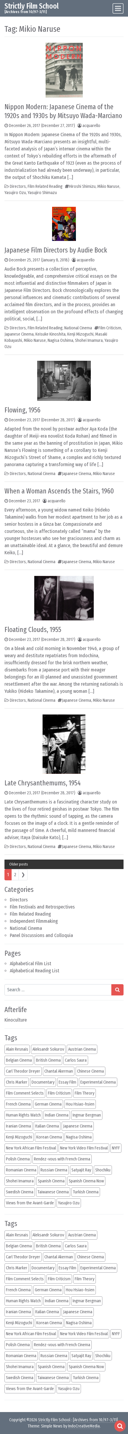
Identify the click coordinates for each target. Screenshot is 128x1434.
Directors (19, 900)
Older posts (18, 864)
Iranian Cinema (18, 1126)
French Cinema (18, 1104)
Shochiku (102, 1170)
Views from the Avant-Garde (30, 1203)
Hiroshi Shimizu (82, 186)
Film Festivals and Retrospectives (42, 907)
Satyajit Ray (81, 1170)
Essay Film (67, 1082)
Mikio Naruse (108, 186)
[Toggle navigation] (118, 8)
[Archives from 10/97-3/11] (95, 1419)
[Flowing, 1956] (64, 380)
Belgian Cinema (19, 1060)
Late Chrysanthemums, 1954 (42, 783)
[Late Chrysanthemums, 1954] (64, 744)
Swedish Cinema (19, 1192)
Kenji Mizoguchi (80, 334)
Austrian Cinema (82, 1049)
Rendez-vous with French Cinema (62, 1159)
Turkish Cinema (86, 1192)
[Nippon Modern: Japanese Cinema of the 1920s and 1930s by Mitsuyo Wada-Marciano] (64, 70)
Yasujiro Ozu (15, 192)
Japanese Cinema (19, 334)
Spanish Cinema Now (86, 1181)
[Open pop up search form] (120, 1426)
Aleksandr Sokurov (48, 1049)
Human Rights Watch (23, 1115)
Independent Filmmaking (34, 921)
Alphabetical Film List (30, 963)
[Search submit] (117, 989)
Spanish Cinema (51, 1181)
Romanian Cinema (21, 1170)
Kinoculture (15, 1020)
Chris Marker (16, 1082)
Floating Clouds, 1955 (32, 629)
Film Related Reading (30, 914)
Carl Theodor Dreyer (23, 1071)
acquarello (91, 125)
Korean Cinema (49, 1137)
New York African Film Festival (31, 1148)
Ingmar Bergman (87, 1115)
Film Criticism (110, 328)
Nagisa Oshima (60, 340)
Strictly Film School (31, 6)
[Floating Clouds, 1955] (64, 598)
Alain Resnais (17, 1049)
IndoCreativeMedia (84, 1426)
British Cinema (48, 1060)
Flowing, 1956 (22, 410)
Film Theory (84, 1093)
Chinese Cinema (90, 1071)
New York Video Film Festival (84, 1148)
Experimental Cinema (98, 1082)
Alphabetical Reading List (34, 971)
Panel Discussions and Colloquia (41, 935)
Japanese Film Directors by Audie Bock (55, 250)
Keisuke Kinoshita (50, 334)
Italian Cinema (47, 1126)
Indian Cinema (56, 1115)
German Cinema (48, 1104)
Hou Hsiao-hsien (80, 1104)
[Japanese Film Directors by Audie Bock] (64, 223)
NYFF (116, 1148)
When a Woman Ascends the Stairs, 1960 (59, 491)
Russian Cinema (53, 1170)
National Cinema (26, 928)
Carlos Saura (76, 1060)
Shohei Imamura (89, 340)
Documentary (43, 1082)
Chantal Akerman (58, 1071)
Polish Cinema (18, 1159)
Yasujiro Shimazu (42, 192)
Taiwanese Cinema (53, 1192)
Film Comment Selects (25, 1093)
